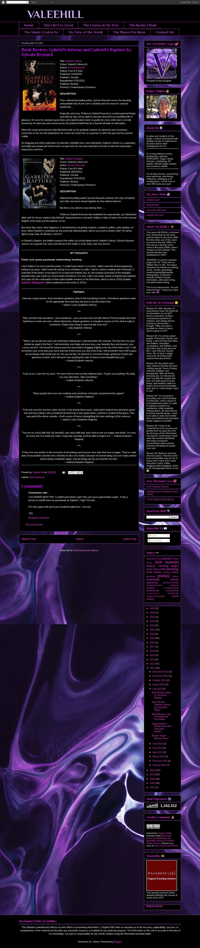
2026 (152, 608)
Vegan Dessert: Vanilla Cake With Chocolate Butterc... (161, 727)
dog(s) (175, 565)
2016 (152, 651)
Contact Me (165, 32)
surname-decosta (154, 585)
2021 (152, 629)
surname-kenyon (152, 593)
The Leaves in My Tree (101, 25)
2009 (152, 779)
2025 (152, 612)
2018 (152, 642)
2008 (152, 783)
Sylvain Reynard (76, 67)
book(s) (150, 565)
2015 (152, 655)
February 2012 (160, 760)
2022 (152, 625)
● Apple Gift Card (154, 215)
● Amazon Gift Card (156, 210)
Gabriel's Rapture (74, 158)
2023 (152, 621)
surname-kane (172, 591)
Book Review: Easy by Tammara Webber (161, 695)
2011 (152, 770)
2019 (152, 638)
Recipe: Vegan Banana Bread (160, 737)
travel (175, 596)
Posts (153, 535)
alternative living (153, 559)
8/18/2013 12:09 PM (38, 518)
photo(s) (164, 576)
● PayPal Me (152, 205)
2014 (152, 659)
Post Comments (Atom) (86, 550)
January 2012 (159, 765)
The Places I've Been (129, 32)
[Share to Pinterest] (81, 472)
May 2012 (157, 748)
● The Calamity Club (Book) (160, 499)
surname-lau (173, 593)
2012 (152, 668)
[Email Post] (63, 472)
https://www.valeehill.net (166, 845)
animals (166, 558)
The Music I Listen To (41, 32)
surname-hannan (171, 588)
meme (157, 572)
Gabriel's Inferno (73, 61)
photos (175, 576)
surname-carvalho (170, 583)
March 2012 (158, 756)
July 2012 (157, 688)
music (175, 572)
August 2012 (159, 684)
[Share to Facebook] (78, 472)
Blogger (117, 941)
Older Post (129, 539)
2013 (152, 663)
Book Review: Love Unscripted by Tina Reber (161, 717)
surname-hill (152, 590)
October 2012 (159, 680)
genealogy (173, 569)
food (163, 569)
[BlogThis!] (72, 472)
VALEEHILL (51, 14)
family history (153, 569)
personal (150, 576)
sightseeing (152, 582)
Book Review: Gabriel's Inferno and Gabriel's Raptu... (161, 706)
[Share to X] (75, 472)
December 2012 (160, 671)
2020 (152, 634)
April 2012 (157, 752)
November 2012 (160, 676)
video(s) (150, 599)
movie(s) (166, 572)
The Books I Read (142, 25)
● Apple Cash (153, 199)
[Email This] (69, 472)
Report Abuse (154, 906)
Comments (156, 540)
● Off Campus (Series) (157, 486)
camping (163, 565)
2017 (152, 646)
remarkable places (162, 579)
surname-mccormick (155, 596)
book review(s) (37, 477)
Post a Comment (34, 524)
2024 (152, 617)
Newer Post (28, 539)
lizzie (149, 572)
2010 (152, 774)
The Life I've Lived (58, 25)
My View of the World (86, 32)
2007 (152, 787)
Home (28, 25)
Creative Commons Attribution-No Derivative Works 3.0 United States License (160, 839)
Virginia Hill (163, 833)
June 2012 (158, 743)
